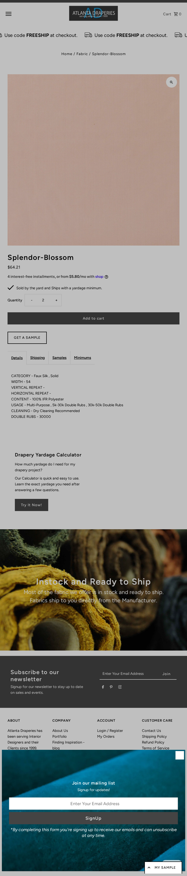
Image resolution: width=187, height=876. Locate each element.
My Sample (165, 868)
